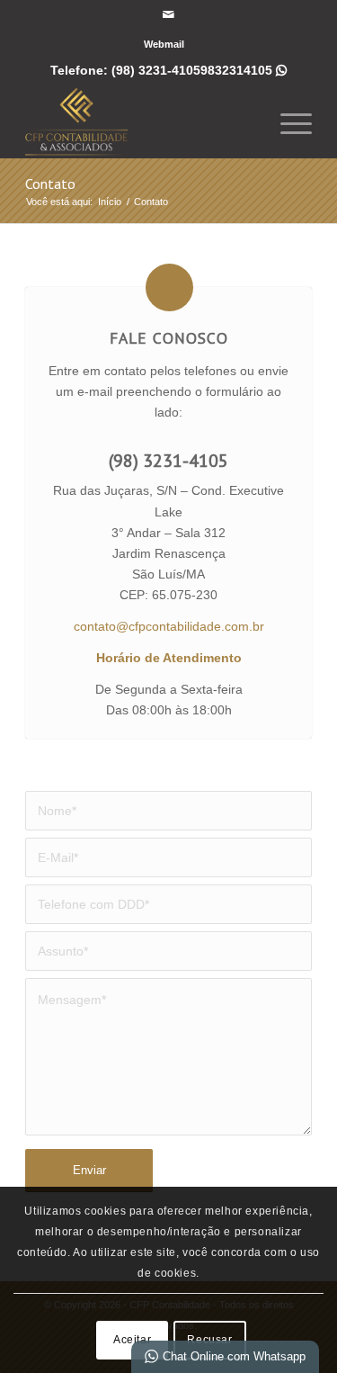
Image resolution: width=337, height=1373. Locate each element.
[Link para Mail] (168, 14)
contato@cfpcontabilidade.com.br (169, 626)
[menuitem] (164, 44)
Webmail (164, 44)
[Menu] (287, 121)
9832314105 (243, 70)
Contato (50, 184)
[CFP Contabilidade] (139, 121)
